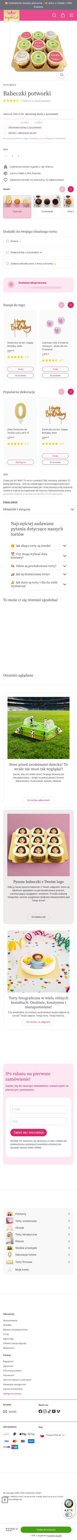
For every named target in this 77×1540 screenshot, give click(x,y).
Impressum (8, 1375)
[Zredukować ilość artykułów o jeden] (6, 156)
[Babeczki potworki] (19, 631)
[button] (5, 1500)
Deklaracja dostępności (14, 1384)
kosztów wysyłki (54, 1535)
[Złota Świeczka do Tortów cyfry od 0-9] (20, 423)
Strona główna (9, 85)
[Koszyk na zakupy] (62, 15)
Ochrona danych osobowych (17, 1379)
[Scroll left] (61, 305)
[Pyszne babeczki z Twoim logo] (38, 845)
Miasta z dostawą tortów (15, 1329)
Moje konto (8, 1348)
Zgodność (8, 1366)
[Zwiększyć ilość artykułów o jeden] (19, 156)
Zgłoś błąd (8, 1338)
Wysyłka (7, 1325)
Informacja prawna (12, 1370)
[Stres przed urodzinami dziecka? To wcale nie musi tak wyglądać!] (38, 728)
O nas (6, 1334)
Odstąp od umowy (12, 1393)
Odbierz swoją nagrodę (14, 1343)
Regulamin (8, 1361)
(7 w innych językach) (39, 100)
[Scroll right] (71, 305)
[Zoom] (61, 74)
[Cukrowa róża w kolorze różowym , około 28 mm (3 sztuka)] (55, 338)
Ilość (5, 149)
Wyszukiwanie (10, 1320)
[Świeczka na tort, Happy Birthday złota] (20, 336)
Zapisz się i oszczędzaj (29, 1132)
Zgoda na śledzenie (12, 1389)
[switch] (68, 1515)
